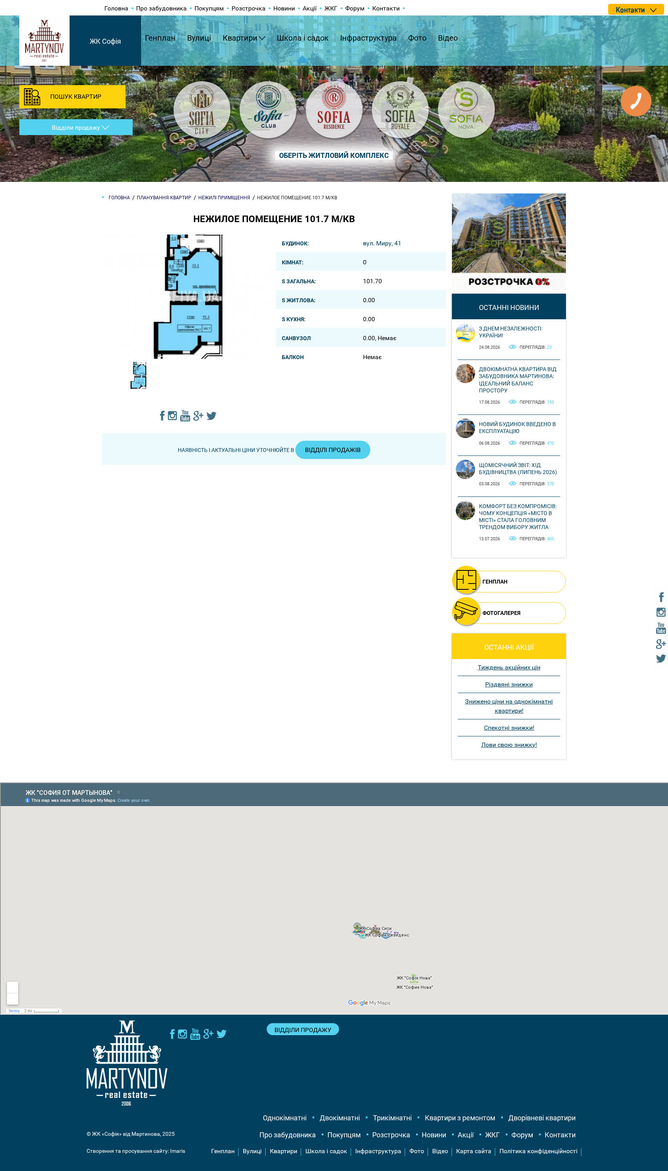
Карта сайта (473, 1151)
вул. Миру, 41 (382, 243)
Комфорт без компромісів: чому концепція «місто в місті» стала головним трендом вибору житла (518, 517)
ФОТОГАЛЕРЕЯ (501, 613)
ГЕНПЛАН (495, 582)
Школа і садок (303, 38)
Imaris (177, 1151)
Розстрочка (249, 8)
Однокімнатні (285, 1118)
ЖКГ (330, 8)
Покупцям (209, 8)
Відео (448, 38)
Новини (284, 8)
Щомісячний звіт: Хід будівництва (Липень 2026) (518, 468)
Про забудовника (161, 8)
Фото (417, 38)
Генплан (160, 38)
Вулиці (199, 38)
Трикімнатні (392, 1118)
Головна (116, 8)
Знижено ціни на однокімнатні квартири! (509, 706)
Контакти (386, 8)
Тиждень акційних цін (509, 667)
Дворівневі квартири (542, 1118)
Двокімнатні (340, 1118)
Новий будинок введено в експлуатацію (517, 427)
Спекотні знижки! (509, 727)
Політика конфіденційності (538, 1151)
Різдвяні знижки (509, 684)
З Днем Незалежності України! (510, 332)
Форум (355, 8)
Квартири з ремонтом (460, 1118)
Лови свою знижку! (509, 744)
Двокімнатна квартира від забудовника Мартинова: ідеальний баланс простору (518, 380)
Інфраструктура (368, 38)
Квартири (240, 38)
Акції (310, 8)
